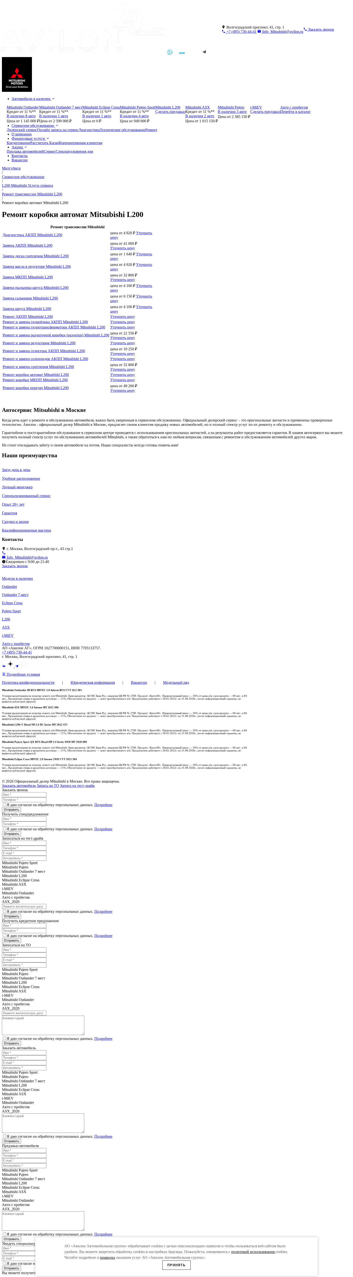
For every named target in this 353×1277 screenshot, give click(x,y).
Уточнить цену (122, 248)
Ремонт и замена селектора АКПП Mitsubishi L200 (44, 351)
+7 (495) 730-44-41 (240, 31)
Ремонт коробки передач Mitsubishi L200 (36, 388)
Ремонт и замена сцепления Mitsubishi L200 (38, 367)
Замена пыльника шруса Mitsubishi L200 (35, 288)
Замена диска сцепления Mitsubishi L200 (36, 256)
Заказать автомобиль (19, 786)
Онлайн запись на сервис (58, 130)
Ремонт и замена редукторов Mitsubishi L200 (39, 343)
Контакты (20, 156)
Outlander (9, 587)
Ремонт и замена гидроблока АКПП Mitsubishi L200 (45, 322)
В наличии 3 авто (232, 112)
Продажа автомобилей (25, 151)
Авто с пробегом (16, 644)
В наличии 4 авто (134, 116)
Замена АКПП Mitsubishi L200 (27, 245)
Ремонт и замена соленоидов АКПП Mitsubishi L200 (45, 359)
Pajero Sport (11, 611)
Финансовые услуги (29, 138)
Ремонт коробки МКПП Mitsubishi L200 (35, 380)
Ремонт (151, 130)
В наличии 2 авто (199, 116)
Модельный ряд (176, 682)
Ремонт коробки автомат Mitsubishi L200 (36, 375)
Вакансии (20, 160)
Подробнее (103, 805)
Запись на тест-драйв (77, 786)
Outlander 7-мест (15, 595)
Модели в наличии (17, 578)
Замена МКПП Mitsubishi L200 (28, 277)
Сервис (50, 151)
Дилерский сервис (22, 130)
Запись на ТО (48, 786)
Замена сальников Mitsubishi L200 (30, 298)
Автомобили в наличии (31, 99)
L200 (6, 619)
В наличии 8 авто (21, 116)
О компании (22, 134)
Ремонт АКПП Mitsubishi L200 (28, 317)
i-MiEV (8, 635)
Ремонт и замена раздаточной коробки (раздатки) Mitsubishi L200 (56, 335)
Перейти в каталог (295, 112)
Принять (176, 1265)
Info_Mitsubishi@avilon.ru (282, 31)
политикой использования (253, 1252)
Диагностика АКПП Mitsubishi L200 (32, 235)
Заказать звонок (15, 566)
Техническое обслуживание (122, 130)
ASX (6, 627)
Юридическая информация (93, 682)
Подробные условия (23, 674)
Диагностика (89, 130)
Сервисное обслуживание (33, 125)
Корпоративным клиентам (80, 143)
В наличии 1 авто (53, 116)
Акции (18, 147)
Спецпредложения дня (74, 151)
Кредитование (18, 143)
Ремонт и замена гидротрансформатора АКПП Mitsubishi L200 (54, 327)
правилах (107, 1257)
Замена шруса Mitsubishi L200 (27, 309)
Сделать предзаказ (170, 112)
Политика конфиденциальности (28, 682)
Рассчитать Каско (44, 143)
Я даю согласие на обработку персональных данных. (59, 805)
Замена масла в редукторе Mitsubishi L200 (37, 266)
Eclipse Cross (12, 603)
